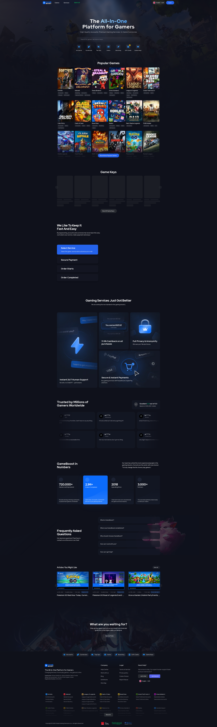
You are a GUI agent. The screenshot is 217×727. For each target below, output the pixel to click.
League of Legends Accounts (89, 697)
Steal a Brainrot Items (159, 697)
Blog (102, 676)
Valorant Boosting (68, 701)
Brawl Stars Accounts (123, 697)
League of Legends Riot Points (89, 704)
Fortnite (50, 694)
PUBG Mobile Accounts (69, 710)
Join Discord (155, 676)
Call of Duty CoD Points (51, 715)
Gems (88, 125)
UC (156, 125)
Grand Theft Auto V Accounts (143, 697)
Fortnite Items (49, 701)
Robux (94, 93)
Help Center (104, 669)
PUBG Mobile (69, 708)
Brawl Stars (123, 694)
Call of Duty (51, 708)
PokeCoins (129, 158)
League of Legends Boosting (89, 699)
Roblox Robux (139, 710)
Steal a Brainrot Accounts (160, 699)
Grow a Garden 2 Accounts (124, 715)
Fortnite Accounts (50, 697)
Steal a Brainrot (160, 694)
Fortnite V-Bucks (49, 699)
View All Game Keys (108, 211)
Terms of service (124, 669)
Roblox (140, 708)
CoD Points (61, 128)
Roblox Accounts (140, 713)
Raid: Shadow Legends (90, 708)
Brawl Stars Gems (122, 701)
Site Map (103, 683)
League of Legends (89, 694)
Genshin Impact (160, 708)
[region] (108, 191)
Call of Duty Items (50, 713)
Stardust (136, 158)
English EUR (160, 3)
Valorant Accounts (68, 697)
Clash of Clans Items (105, 699)
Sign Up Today (109, 636)
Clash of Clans (106, 694)
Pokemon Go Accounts (105, 710)
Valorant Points (79, 95)
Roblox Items (139, 715)
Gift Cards (66, 95)
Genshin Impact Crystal (160, 710)
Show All (108, 714)
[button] (77, 250)
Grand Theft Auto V (144, 694)
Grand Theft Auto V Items (142, 699)
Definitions (104, 680)
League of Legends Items (88, 701)
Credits (152, 156)
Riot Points (134, 95)
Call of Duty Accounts (51, 710)
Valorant (68, 694)
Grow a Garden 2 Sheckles (124, 713)
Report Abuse (123, 680)
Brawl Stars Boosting (123, 699)
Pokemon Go (105, 708)
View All (156, 567)
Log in (169, 2)
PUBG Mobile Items (68, 715)
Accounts (60, 93)
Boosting (77, 93)
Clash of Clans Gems (105, 701)
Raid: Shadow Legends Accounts (90, 710)
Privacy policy (123, 673)
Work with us (105, 673)
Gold (94, 156)
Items (66, 93)
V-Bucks (60, 95)
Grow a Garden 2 (125, 708)
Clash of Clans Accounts (106, 697)
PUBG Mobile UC (67, 713)
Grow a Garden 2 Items (123, 710)
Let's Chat (143, 676)
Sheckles (117, 93)
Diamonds (67, 156)
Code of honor (124, 676)
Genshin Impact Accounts (160, 713)
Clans (83, 125)
